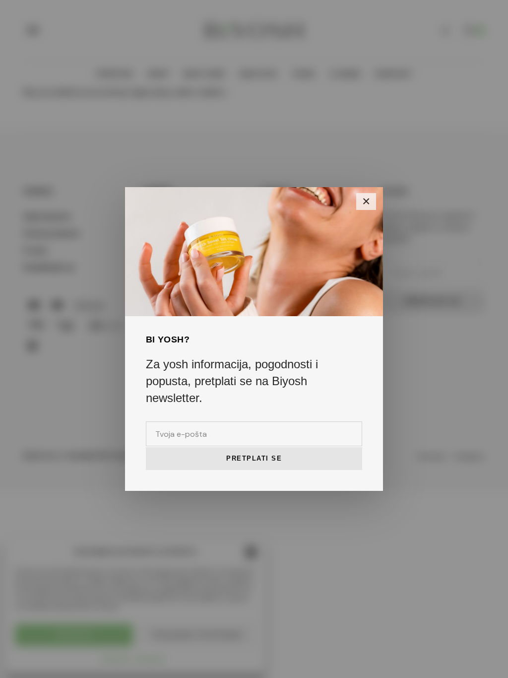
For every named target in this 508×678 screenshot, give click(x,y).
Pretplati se (254, 458)
